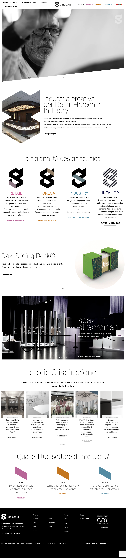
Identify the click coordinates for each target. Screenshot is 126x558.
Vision (34, 526)
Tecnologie (26, 3)
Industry (109, 4)
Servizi (16, 3)
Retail (89, 4)
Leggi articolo (110, 435)
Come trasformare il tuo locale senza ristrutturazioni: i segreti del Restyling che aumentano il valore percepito (36, 427)
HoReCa (98, 4)
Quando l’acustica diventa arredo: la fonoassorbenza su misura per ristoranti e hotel (110, 424)
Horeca (66, 527)
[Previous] (5, 327)
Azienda (6, 3)
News (35, 3)
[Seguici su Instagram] (83, 519)
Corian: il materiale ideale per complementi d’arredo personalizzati (11, 424)
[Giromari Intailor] (63, 4)
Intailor (80, 4)
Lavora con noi (10, 6)
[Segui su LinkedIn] (86, 519)
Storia (34, 522)
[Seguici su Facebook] (81, 519)
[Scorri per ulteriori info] (63, 77)
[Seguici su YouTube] (88, 519)
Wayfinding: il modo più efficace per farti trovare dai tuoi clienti (60, 423)
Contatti (43, 3)
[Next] (121, 327)
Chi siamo (35, 518)
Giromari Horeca (32, 267)
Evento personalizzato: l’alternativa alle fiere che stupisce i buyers (85, 424)
